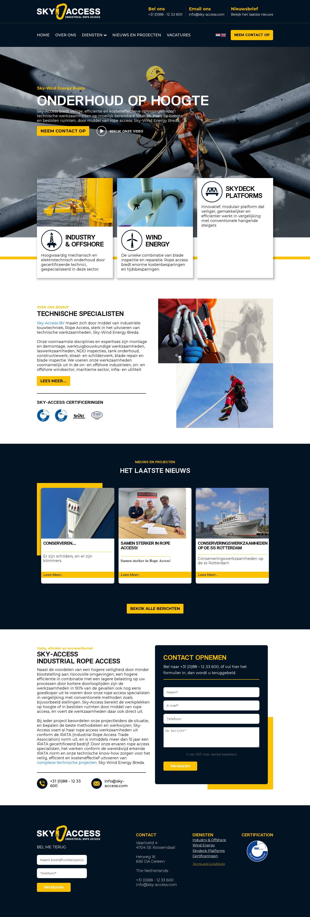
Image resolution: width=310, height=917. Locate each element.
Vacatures (179, 35)
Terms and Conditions (209, 864)
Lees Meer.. (53, 575)
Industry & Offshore (209, 840)
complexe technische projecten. (67, 762)
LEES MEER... (53, 381)
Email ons (200, 8)
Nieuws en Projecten (136, 35)
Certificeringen (205, 856)
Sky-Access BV (51, 323)
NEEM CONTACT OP (252, 35)
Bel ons (156, 8)
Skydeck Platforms (209, 851)
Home (43, 35)
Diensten (92, 35)
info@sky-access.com (206, 14)
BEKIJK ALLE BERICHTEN (155, 608)
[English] (223, 35)
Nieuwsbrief (244, 8)
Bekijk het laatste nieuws (252, 14)
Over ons (65, 35)
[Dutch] (218, 35)
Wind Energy (204, 845)
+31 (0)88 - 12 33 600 (165, 14)
